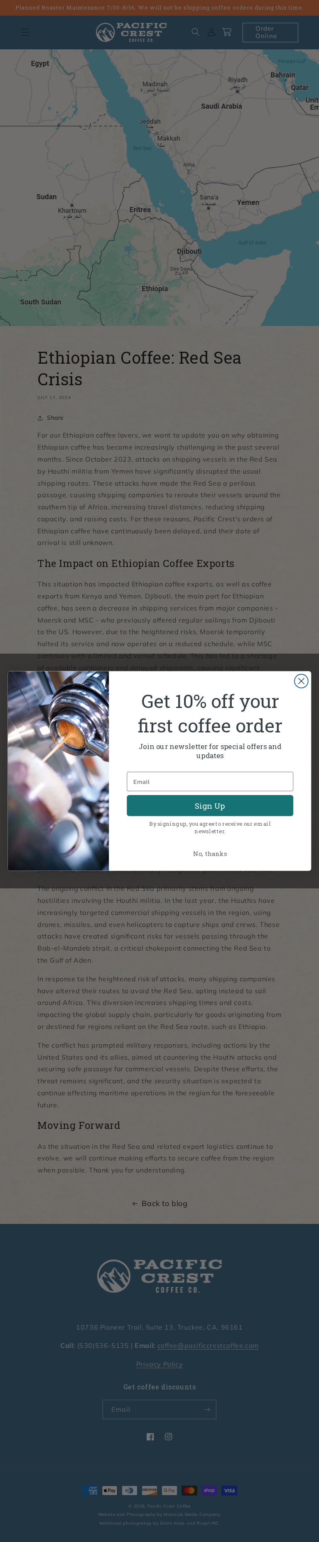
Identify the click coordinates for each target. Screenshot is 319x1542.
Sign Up (210, 805)
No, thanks (210, 853)
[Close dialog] (301, 681)
